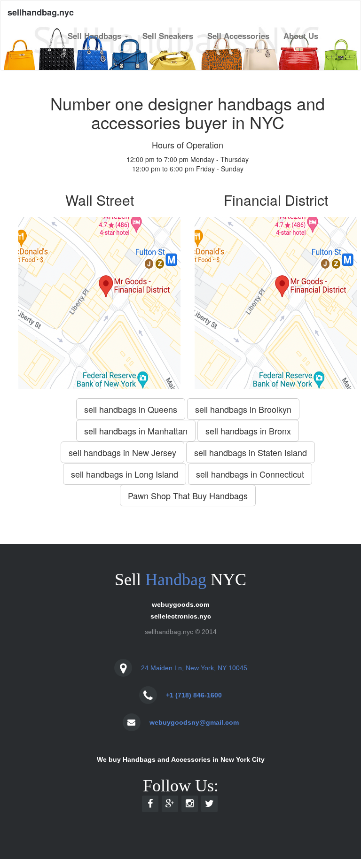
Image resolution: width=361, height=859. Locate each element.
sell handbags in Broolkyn (243, 409)
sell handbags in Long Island (124, 474)
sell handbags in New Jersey (122, 452)
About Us (300, 35)
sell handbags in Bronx (248, 431)
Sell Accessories (238, 35)
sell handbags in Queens (130, 409)
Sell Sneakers (167, 35)
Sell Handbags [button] (96, 35)
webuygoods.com (180, 604)
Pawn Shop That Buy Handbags (188, 495)
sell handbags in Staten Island (250, 452)
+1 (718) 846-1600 (194, 695)
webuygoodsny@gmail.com (194, 722)
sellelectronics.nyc (180, 616)
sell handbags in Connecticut (250, 474)
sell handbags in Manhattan (136, 431)
